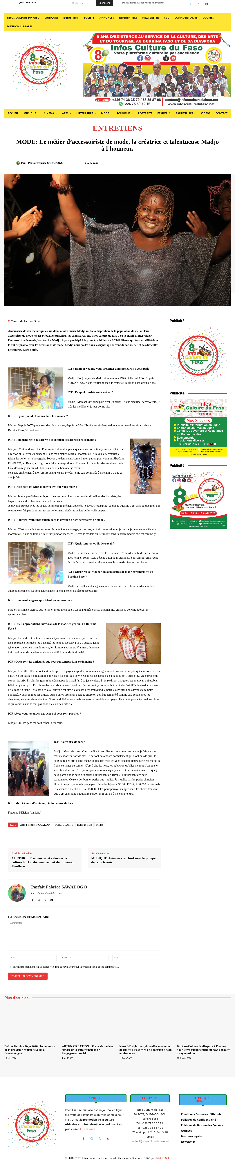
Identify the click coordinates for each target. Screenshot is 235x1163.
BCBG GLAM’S (64, 824)
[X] (198, 4)
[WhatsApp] (195, 164)
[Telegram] (212, 164)
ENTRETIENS (117, 128)
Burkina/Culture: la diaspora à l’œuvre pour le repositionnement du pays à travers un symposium (203, 1050)
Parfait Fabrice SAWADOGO (45, 162)
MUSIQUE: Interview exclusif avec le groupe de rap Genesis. (123, 860)
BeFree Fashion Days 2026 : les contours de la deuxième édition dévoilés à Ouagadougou (29, 1050)
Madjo (99, 824)
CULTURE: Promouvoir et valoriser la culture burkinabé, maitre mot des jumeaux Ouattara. (43, 862)
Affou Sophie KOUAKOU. (35, 824)
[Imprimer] (203, 164)
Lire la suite (87, 1129)
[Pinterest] (187, 164)
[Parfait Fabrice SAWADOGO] (18, 163)
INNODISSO (162, 1158)
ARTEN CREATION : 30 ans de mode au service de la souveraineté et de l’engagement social (88, 1050)
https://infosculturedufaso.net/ (46, 893)
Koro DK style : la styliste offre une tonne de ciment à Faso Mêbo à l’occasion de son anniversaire (145, 1050)
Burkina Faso (84, 824)
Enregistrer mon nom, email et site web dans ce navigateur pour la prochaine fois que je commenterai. (66, 966)
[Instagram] (190, 4)
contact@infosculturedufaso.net (150, 1141)
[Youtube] (207, 4)
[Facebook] (182, 4)
